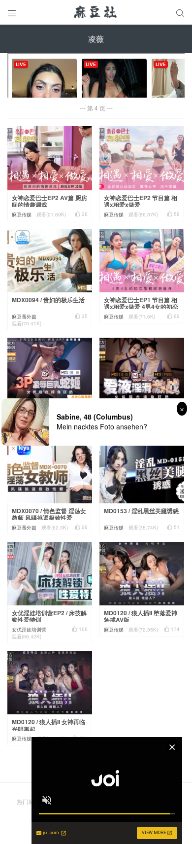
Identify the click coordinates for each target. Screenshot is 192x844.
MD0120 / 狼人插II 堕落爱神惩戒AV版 (140, 616)
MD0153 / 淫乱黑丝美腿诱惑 (141, 510)
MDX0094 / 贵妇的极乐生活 (48, 299)
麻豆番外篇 (24, 316)
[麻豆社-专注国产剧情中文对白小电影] (96, 12)
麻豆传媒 (22, 214)
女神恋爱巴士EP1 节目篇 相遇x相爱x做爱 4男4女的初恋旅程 (141, 306)
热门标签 (28, 801)
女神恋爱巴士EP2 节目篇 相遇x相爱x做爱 (140, 201)
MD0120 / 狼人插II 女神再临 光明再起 (48, 725)
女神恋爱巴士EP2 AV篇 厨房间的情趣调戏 (49, 201)
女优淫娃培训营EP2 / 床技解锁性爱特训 (49, 616)
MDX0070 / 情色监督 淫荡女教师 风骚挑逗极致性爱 (49, 514)
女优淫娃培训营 (29, 629)
